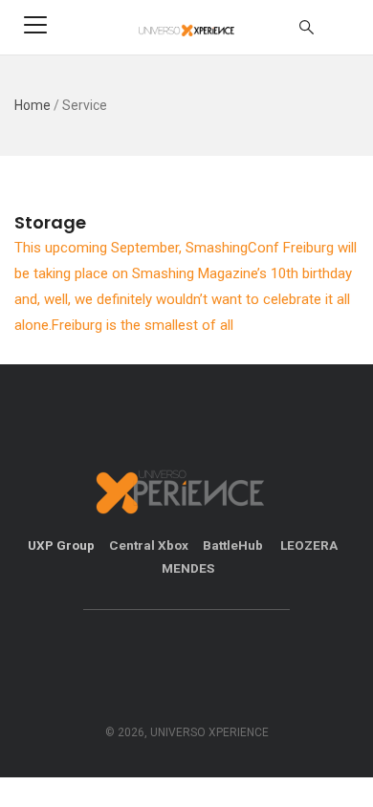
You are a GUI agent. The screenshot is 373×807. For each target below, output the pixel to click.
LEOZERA (309, 545)
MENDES (188, 568)
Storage (50, 222)
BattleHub (234, 545)
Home (32, 105)
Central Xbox (148, 545)
